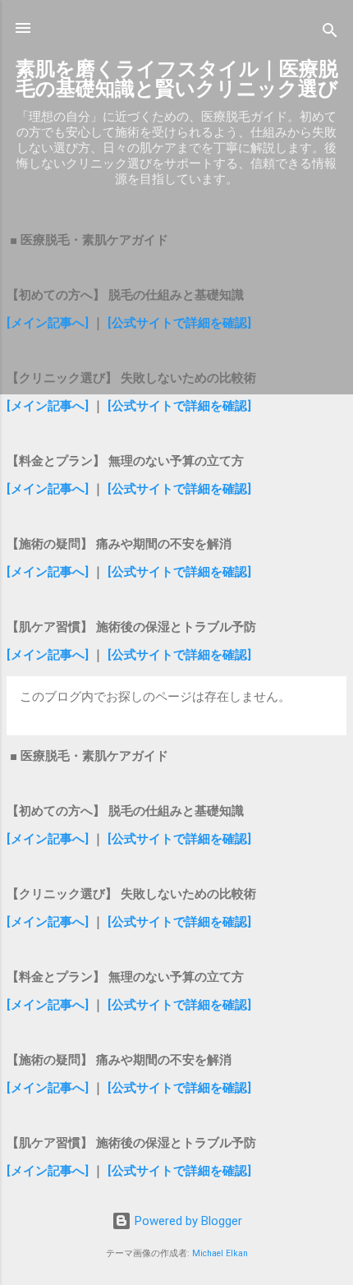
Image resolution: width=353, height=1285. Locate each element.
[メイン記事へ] (48, 322)
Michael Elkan (220, 1253)
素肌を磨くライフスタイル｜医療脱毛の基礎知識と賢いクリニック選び (177, 79)
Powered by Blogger (186, 1221)
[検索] (330, 33)
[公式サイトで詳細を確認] (179, 322)
